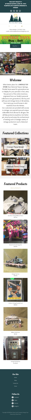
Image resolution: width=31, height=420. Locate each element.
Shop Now (15, 46)
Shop (15, 380)
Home (15, 377)
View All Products (15, 188)
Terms (15, 386)
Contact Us (15, 383)
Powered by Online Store (15, 414)
